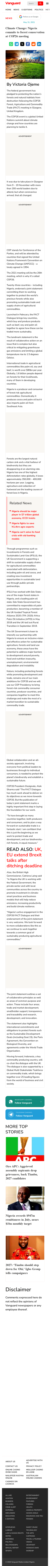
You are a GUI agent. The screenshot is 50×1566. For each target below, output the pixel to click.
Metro (8, 1536)
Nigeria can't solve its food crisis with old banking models (26, 535)
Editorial (9, 1510)
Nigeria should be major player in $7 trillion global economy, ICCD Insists (25, 515)
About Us (10, 1461)
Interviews (10, 1527)
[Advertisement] (25, 154)
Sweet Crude (31, 1527)
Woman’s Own (32, 1548)
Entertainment (32, 1495)
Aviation (9, 1498)
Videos (29, 1542)
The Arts (30, 1533)
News (16, 10)
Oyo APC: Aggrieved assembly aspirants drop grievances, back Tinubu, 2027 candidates (22, 1172)
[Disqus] (25, 1352)
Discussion (10, 1513)
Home (8, 10)
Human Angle (32, 1513)
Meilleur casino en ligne (34, 1471)
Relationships (11, 1545)
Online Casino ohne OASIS (12, 1471)
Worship (30, 1551)
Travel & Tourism (33, 1539)
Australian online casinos (34, 1476)
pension (29, 1519)
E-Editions (27, 10)
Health (29, 1507)
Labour (8, 1530)
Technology (31, 1530)
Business (9, 1501)
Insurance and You (34, 1516)
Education (10, 1516)
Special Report (12, 1548)
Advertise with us (34, 1461)
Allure (8, 1495)
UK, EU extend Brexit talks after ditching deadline (24, 857)
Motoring (9, 1539)
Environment (32, 1498)
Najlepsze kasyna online (14, 1476)
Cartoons (30, 1536)
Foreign (29, 1504)
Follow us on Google (30, 17)
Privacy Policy (34, 1466)
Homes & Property (34, 1510)
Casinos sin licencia (11, 1482)
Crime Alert (10, 1507)
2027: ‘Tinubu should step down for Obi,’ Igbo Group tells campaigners (23, 1268)
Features (30, 1501)
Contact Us (11, 1466)
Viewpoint (30, 1545)
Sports (8, 1551)
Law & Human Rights (14, 1533)
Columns (9, 1504)
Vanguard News (12, 3)
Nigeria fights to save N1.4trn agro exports (23, 525)
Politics (39, 10)
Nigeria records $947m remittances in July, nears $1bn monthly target (22, 1219)
